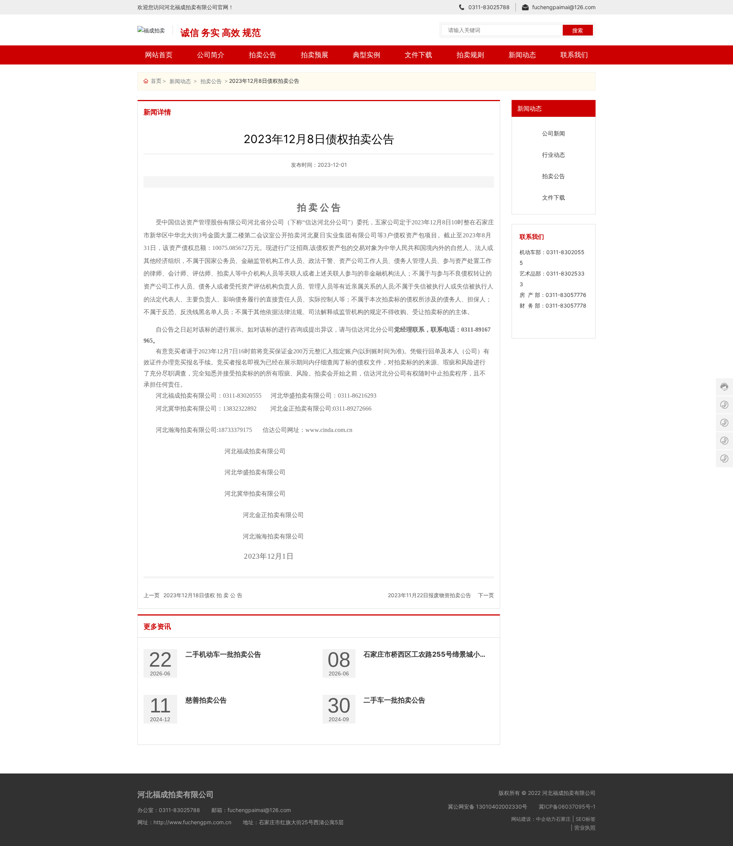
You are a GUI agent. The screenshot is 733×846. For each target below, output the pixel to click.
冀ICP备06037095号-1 (567, 806)
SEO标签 (586, 819)
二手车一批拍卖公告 (394, 700)
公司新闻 (553, 133)
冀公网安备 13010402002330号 (487, 806)
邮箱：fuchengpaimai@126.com (251, 810)
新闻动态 (180, 81)
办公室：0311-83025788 (168, 810)
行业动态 (553, 154)
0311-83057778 (566, 305)
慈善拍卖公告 (206, 700)
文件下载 (553, 197)
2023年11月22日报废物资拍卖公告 (429, 595)
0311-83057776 (566, 295)
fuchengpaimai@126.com (564, 7)
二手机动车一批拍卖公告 (223, 654)
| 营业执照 (583, 827)
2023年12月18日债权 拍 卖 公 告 (202, 595)
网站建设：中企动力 (533, 819)
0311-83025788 (489, 7)
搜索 (577, 30)
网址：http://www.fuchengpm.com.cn (184, 822)
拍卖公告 (211, 81)
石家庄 (563, 819)
